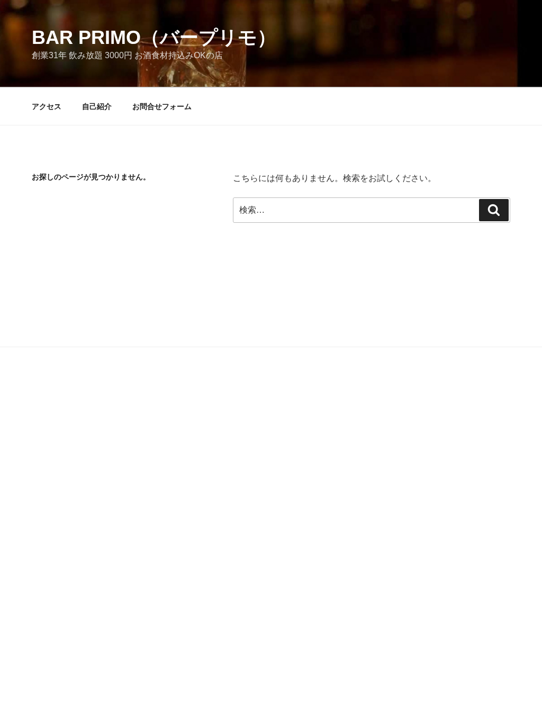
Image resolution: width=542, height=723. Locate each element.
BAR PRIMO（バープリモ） (154, 37)
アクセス (46, 106)
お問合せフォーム (162, 106)
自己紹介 (97, 106)
